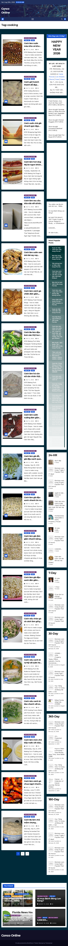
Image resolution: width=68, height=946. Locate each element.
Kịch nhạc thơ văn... (43, 896)
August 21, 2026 (44, 904)
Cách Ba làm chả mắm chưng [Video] (32, 823)
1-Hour (57, 587)
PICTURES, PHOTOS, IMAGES (22, 894)
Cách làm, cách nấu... (30, 38)
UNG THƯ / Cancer (15, 915)
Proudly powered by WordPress (24, 943)
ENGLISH (7, 915)
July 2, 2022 (30, 49)
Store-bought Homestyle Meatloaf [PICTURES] (55, 128)
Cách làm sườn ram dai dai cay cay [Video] (33, 255)
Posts (57, 79)
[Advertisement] (57, 171)
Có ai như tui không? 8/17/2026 (59, 596)
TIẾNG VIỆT (27, 40)
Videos (62, 79)
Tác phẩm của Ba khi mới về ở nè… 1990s (17, 899)
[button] (62, 19)
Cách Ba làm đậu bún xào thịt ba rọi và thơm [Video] (33, 335)
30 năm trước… (54, 232)
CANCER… (52, 228)
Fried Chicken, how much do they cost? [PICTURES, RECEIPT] (56, 103)
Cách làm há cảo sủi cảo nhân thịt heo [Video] (32, 376)
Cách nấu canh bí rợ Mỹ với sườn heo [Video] (32, 663)
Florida (21, 904)
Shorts (51, 79)
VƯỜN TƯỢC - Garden (17, 896)
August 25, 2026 (11, 904)
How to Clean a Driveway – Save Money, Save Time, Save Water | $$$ (57, 752)
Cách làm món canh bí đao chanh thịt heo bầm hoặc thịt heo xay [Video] (57, 505)
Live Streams (60, 77)
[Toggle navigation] (32, 19)
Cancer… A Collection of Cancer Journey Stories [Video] (56, 783)
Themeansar (48, 943)
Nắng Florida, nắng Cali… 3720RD (59, 702)
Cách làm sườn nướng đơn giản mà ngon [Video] (32, 418)
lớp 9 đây (58, 460)
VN (38, 49)
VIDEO (32, 40)
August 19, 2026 (11, 923)
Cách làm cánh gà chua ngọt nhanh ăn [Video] (32, 784)
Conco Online (10, 935)
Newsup (41, 943)
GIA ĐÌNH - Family (9, 894)
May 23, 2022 (30, 746)
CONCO (39, 917)
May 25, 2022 (30, 707)
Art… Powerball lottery (58, 738)
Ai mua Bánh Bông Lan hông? (49, 899)
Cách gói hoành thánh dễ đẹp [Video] (31, 85)
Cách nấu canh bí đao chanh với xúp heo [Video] (32, 704)
